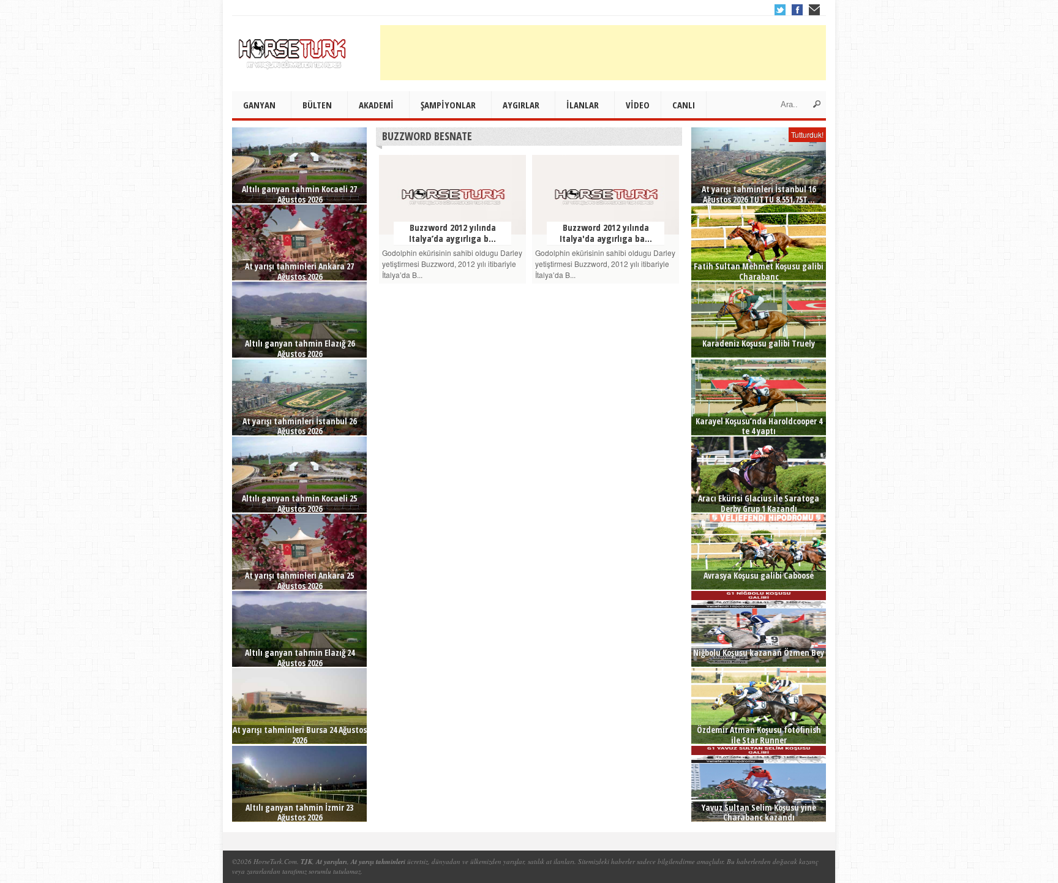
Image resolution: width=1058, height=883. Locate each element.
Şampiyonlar (448, 105)
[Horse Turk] (293, 49)
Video (638, 105)
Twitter (780, 9)
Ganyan (259, 105)
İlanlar (582, 105)
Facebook (797, 9)
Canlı (683, 105)
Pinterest (814, 9)
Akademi (376, 105)
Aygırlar (521, 105)
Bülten (317, 105)
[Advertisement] (603, 52)
